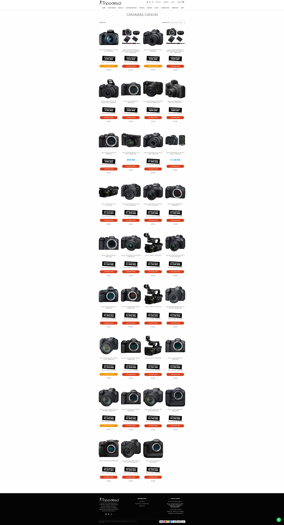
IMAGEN (149, 8)
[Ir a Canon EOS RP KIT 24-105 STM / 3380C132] (131, 192)
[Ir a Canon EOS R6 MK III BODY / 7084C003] (131, 346)
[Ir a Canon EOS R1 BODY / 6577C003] (153, 448)
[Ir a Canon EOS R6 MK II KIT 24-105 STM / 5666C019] (175, 294)
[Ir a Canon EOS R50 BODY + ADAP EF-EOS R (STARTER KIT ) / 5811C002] (175, 37)
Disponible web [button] (130, 66)
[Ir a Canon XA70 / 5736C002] (153, 346)
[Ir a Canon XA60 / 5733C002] (153, 243)
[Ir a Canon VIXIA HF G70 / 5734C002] (109, 192)
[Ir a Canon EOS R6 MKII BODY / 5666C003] (131, 294)
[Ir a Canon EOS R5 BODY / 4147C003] (175, 346)
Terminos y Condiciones (142, 503)
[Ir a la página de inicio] (110, 3)
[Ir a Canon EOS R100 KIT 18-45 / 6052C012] (153, 37)
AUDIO (156, 8)
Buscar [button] (159, 2)
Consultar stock (109, 66)
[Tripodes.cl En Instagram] (152, 2)
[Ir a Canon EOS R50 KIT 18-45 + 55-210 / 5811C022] (175, 140)
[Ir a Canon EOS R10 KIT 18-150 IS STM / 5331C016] (153, 192)
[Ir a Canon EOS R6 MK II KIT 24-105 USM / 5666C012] (109, 397)
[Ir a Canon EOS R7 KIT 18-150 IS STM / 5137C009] (175, 243)
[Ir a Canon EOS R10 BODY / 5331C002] (109, 140)
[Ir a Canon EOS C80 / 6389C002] (109, 448)
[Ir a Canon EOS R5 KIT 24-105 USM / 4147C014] (153, 397)
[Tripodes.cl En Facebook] (147, 2)
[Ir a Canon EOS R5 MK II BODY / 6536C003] (131, 397)
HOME (103, 8)
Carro (181, 2)
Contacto (142, 501)
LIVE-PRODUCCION (131, 8)
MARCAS (120, 8)
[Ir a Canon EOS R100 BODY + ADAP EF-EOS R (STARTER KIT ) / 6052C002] (131, 37)
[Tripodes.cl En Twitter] (150, 2)
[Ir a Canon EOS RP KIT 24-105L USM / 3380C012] (109, 346)
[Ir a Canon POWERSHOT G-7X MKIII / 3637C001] (131, 140)
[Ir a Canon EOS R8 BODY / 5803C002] (175, 192)
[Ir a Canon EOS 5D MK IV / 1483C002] (109, 294)
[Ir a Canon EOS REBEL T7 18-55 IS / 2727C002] (109, 37)
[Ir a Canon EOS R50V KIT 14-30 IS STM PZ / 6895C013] (153, 89)
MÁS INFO (108, 69)
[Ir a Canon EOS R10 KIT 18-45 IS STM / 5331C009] (153, 140)
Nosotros (142, 505)
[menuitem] (147, 2)
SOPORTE (141, 8)
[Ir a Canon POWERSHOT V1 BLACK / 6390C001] (175, 89)
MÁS (182, 8)
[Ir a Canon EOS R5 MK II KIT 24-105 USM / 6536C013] (131, 448)
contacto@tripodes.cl (176, 501)
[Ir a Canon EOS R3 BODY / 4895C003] (175, 397)
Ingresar (166, 2)
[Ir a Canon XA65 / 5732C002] (153, 294)
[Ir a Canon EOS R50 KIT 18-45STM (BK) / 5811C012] (109, 89)
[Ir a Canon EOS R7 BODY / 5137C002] (109, 243)
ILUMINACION (165, 8)
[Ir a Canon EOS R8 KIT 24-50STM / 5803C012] (131, 243)
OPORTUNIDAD (112, 8)
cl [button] (173, 2)
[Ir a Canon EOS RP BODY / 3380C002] (131, 89)
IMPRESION (175, 8)
